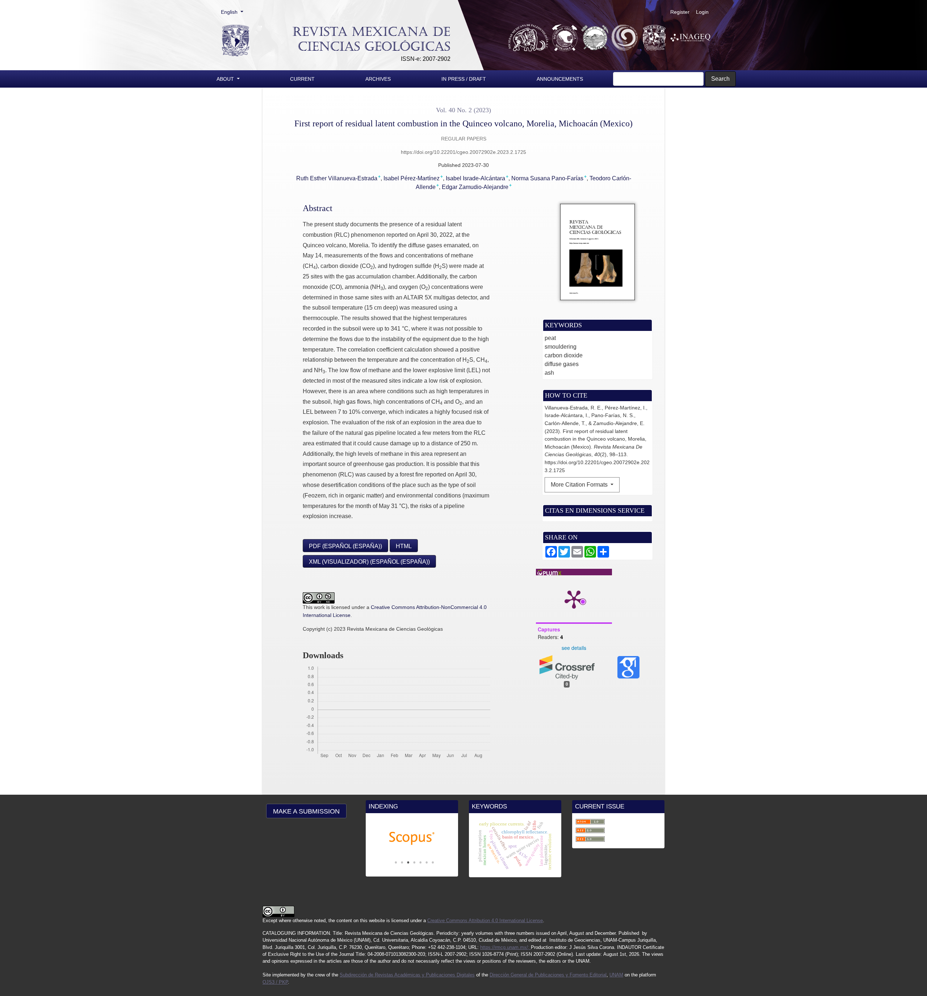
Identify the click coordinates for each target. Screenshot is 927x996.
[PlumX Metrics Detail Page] (574, 599)
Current (302, 79)
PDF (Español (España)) (345, 546)
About (226, 79)
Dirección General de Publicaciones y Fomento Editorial (548, 975)
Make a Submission (306, 811)
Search (720, 79)
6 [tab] (426, 862)
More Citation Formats (580, 485)
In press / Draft (463, 79)
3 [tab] (408, 862)
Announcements (560, 79)
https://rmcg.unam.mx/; (505, 947)
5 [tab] (420, 862)
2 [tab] (402, 862)
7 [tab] (432, 862)
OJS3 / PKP (275, 982)
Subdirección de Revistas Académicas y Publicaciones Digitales (407, 975)
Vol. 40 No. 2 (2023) (463, 110)
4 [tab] (414, 862)
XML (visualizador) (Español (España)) (369, 562)
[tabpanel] (411, 838)
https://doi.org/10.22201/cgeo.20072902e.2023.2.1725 (463, 152)
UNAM (616, 975)
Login (702, 12)
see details (574, 647)
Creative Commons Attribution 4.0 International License (485, 920)
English (234, 12)
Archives (378, 79)
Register (679, 12)
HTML (404, 546)
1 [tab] (395, 862)
